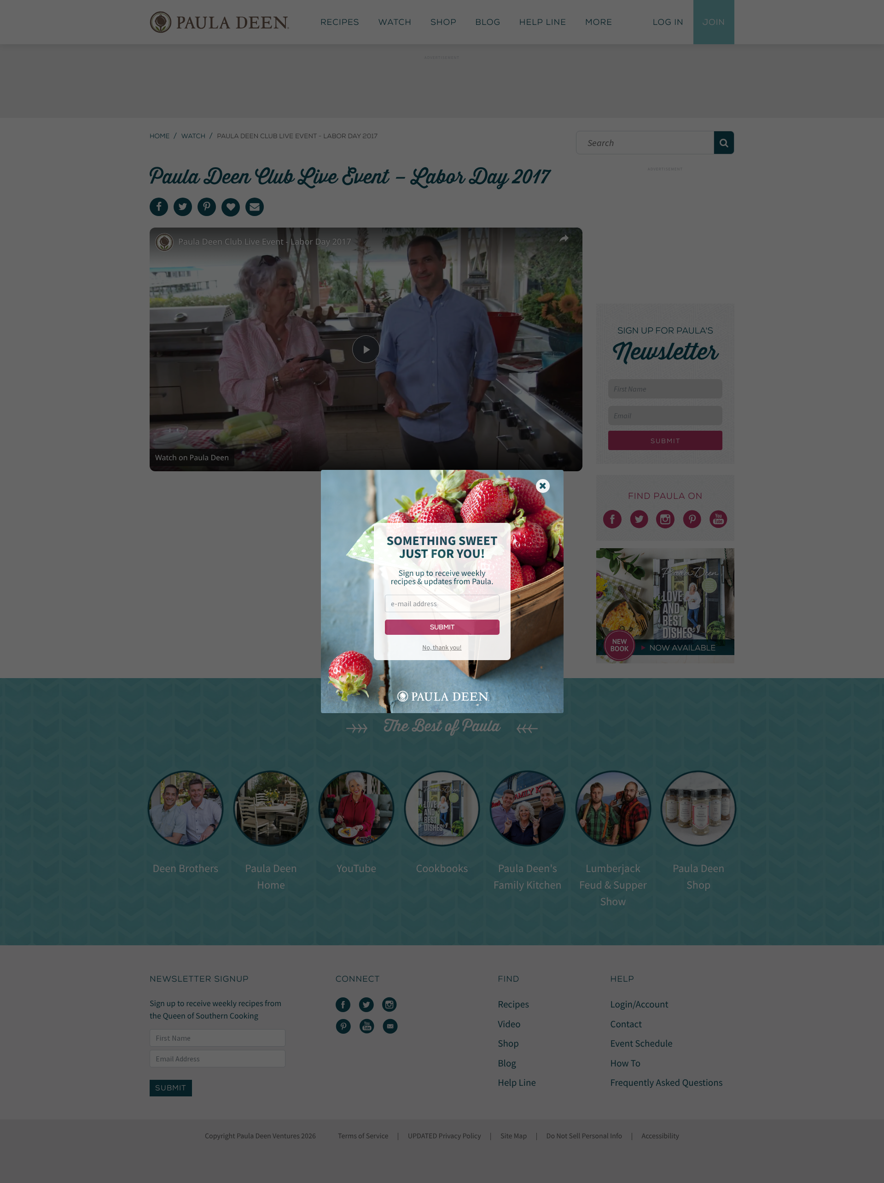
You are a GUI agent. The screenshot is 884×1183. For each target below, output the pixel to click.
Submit (442, 627)
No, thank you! (441, 647)
